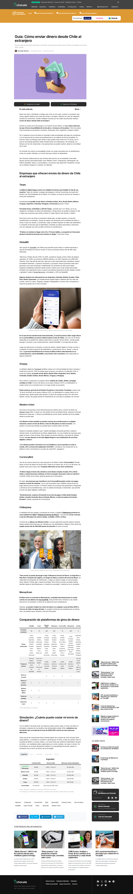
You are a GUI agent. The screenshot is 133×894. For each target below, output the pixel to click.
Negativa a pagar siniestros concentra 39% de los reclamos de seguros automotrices (110, 718)
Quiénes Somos (50, 881)
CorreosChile (43, 600)
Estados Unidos (66, 802)
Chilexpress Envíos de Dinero (48, 515)
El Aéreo (79, 2)
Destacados (54, 802)
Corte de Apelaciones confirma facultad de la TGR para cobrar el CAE (110, 707)
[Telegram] (113, 881)
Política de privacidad (52, 884)
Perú (31, 754)
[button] (118, 2)
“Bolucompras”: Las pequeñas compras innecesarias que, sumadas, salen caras (108, 674)
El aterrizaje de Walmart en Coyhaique (109, 758)
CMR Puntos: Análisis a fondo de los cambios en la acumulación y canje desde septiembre (110, 685)
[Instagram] (105, 881)
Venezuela (48, 754)
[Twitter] (101, 881)
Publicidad (74, 881)
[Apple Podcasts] (112, 797)
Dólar (46, 802)
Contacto (74, 884)
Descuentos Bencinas (47, 2)
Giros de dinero (78, 802)
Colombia (39, 754)
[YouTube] (115, 797)
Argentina (24, 754)
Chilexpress (66, 512)
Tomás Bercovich (39, 272)
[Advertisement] (66, 27)
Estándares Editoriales (62, 881)
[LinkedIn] (97, 885)
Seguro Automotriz (65, 884)
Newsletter (103, 7)
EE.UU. (57, 754)
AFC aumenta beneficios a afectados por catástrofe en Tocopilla (109, 696)
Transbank (37, 369)
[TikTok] (101, 885)
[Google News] (105, 885)
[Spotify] (108, 797)
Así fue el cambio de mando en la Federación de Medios (110, 747)
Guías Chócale (28, 805)
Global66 (33, 247)
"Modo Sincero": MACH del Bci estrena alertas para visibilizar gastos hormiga (110, 663)
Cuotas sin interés (59, 2)
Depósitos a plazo (70, 2)
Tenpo (34, 190)
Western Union (24, 412)
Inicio (30, 13)
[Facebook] (97, 881)
